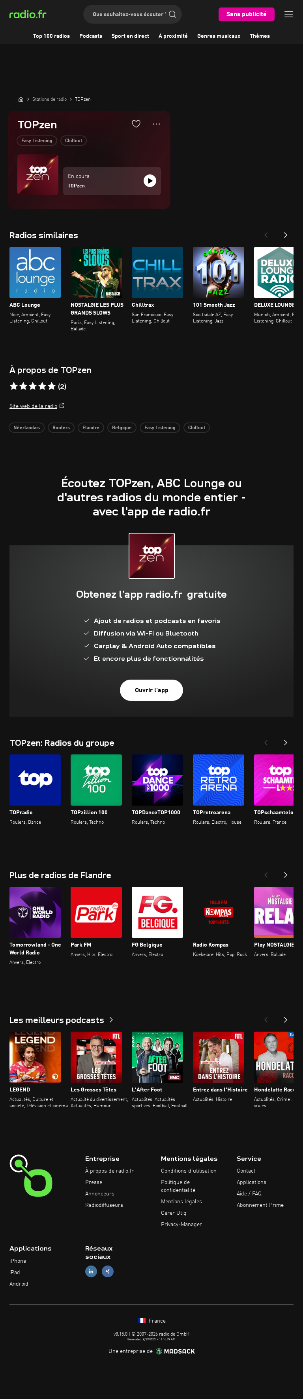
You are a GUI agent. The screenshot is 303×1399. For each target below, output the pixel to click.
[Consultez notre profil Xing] (108, 1271)
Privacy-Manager (181, 1224)
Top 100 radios (51, 36)
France (156, 1321)
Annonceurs (99, 1194)
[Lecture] (150, 180)
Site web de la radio (33, 406)
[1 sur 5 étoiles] (14, 386)
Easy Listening (36, 141)
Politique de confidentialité (178, 1186)
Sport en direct (130, 36)
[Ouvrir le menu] (289, 14)
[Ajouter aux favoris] (136, 123)
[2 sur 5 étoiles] (23, 386)
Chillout (73, 141)
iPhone (17, 1261)
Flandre (90, 428)
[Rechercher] (172, 14)
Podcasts (90, 36)
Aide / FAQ (249, 1194)
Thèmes (260, 36)
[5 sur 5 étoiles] (51, 386)
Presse (93, 1182)
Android (18, 1284)
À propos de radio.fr (109, 1171)
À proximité (173, 36)
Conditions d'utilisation (189, 1171)
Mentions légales (181, 1201)
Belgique (122, 428)
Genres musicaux (218, 36)
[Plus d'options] (156, 124)
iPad (14, 1272)
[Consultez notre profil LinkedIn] (91, 1271)
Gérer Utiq (174, 1213)
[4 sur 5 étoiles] (42, 386)
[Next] (286, 233)
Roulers (61, 428)
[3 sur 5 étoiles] (32, 386)
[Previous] (266, 233)
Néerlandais (26, 428)
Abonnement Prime (260, 1205)
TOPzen (76, 186)
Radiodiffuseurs (104, 1205)
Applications (251, 1182)
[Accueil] (21, 99)
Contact (246, 1171)
